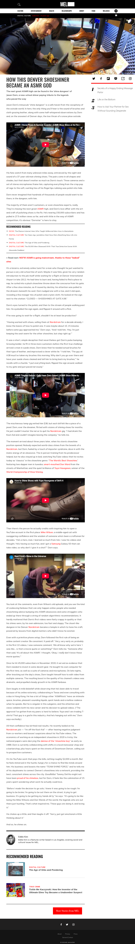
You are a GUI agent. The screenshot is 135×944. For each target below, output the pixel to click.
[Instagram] (130, 78)
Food (93, 11)
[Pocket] (116, 78)
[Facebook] (101, 78)
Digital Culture (24, 16)
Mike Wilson (47, 532)
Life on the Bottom (106, 99)
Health (51, 11)
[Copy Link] (123, 78)
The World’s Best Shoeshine (63, 460)
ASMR (40, 208)
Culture (20, 11)
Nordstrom (55, 322)
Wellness (106, 11)
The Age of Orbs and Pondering (29, 243)
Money (81, 11)
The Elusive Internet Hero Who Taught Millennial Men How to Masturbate (41, 231)
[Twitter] (94, 78)
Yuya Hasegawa (62, 468)
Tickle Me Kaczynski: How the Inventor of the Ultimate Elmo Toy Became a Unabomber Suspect (55, 891)
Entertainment (36, 11)
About (59, 934)
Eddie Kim (35, 16)
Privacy (67, 934)
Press (76, 934)
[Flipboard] (108, 78)
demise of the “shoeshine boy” (56, 741)
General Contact (67, 937)
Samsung (55, 543)
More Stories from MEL (67, 910)
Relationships (67, 11)
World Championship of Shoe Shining (24, 472)
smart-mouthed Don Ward (57, 464)
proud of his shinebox (27, 778)
